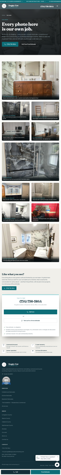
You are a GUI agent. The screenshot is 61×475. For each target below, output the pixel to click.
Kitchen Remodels (7, 395)
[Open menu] (57, 6)
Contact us (5, 439)
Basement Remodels (7, 399)
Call (16, 472)
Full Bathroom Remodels (8, 392)
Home (3, 15)
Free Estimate (45, 472)
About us (4, 436)
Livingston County (7, 415)
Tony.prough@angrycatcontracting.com (13, 451)
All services (5, 406)
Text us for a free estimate (32, 320)
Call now (31, 312)
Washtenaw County (7, 425)
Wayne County (6, 418)
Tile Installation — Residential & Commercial (13, 402)
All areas (4, 429)
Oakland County (6, 422)
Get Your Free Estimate (29, 44)
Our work (4, 432)
